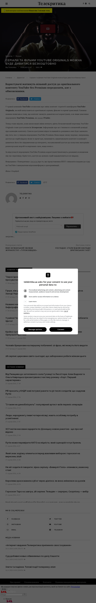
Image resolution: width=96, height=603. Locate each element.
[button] (48, 301)
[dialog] (48, 301)
